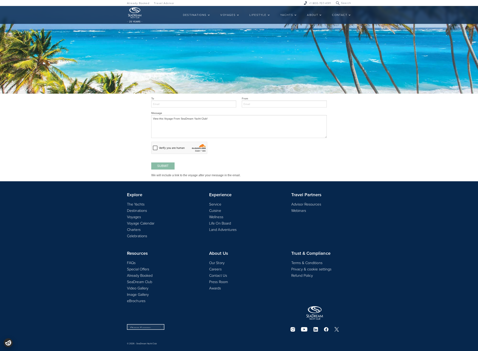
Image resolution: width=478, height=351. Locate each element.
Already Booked (138, 3)
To (152, 98)
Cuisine (215, 210)
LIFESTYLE (257, 15)
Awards (215, 288)
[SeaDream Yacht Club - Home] (314, 313)
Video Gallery (137, 288)
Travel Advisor (164, 3)
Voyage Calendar (141, 223)
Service (215, 204)
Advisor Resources (306, 204)
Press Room (218, 281)
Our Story (217, 262)
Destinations (137, 210)
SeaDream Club (139, 281)
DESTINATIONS (195, 15)
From (245, 98)
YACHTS (286, 15)
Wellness (216, 216)
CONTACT (339, 15)
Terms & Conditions (306, 262)
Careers (215, 269)
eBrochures (136, 300)
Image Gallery (138, 294)
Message (156, 113)
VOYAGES (228, 15)
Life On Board (220, 223)
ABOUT (312, 15)
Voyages (134, 216)
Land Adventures (223, 229)
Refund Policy (302, 275)
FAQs (131, 262)
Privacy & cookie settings (311, 269)
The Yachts (136, 204)
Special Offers (138, 269)
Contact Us (218, 275)
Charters (134, 229)
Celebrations (137, 235)
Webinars (298, 210)
